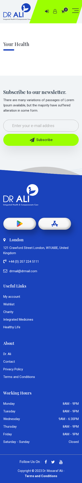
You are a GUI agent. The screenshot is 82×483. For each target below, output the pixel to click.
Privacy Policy (13, 369)
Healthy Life (11, 327)
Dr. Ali (7, 354)
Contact (9, 362)
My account (11, 297)
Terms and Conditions (19, 377)
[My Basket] (63, 12)
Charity (8, 312)
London (16, 239)
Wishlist (8, 304)
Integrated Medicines (18, 319)
